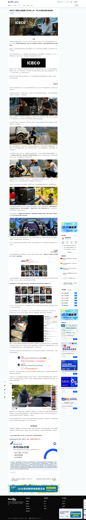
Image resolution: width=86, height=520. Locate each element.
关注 (74, 235)
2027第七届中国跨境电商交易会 (67, 353)
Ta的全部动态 (69, 252)
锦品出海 (16, 518)
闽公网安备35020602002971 (36, 518)
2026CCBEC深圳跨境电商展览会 (67, 335)
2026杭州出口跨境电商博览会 (67, 406)
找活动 (15, 5)
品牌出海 (11, 13)
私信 (76, 235)
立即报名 (75, 339)
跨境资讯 (9, 5)
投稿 (76, 5)
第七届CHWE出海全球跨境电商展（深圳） (69, 388)
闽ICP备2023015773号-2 (23, 518)
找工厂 (19, 5)
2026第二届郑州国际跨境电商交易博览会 (69, 371)
